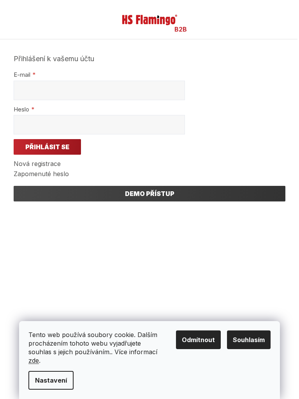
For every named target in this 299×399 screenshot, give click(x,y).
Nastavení (51, 380)
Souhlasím (249, 340)
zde (33, 360)
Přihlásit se (47, 147)
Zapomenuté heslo (41, 174)
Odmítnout (198, 340)
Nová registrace (37, 164)
